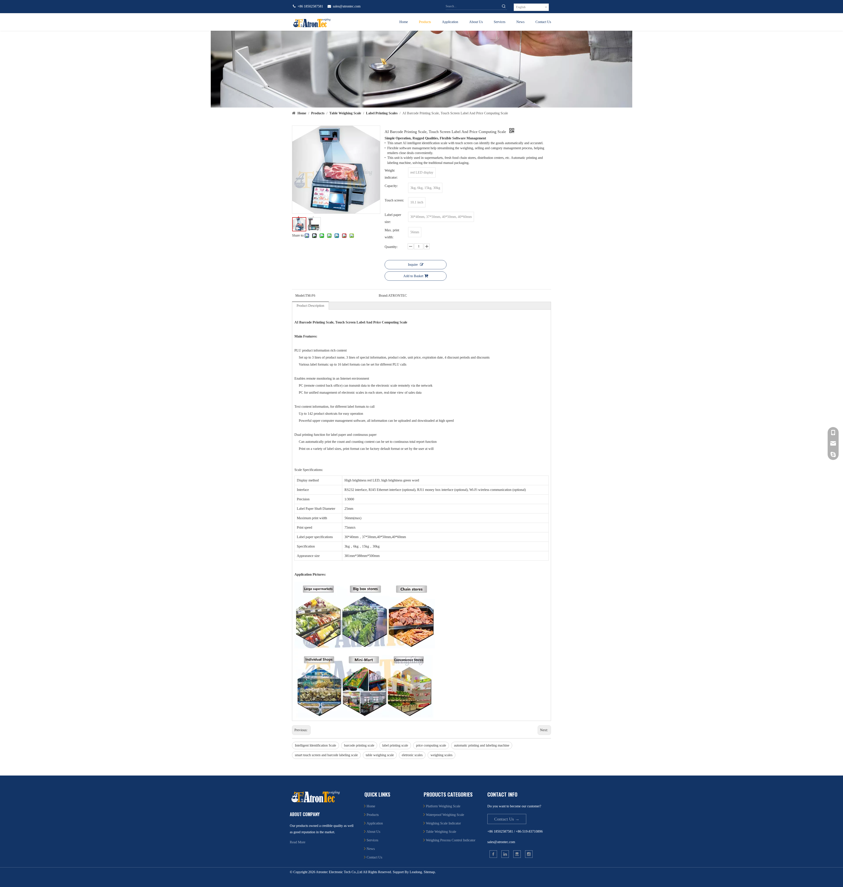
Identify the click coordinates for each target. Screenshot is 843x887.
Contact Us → (506, 819)
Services (372, 840)
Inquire (413, 264)
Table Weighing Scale (441, 831)
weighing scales (441, 755)
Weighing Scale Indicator (443, 823)
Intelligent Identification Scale (315, 745)
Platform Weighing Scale (443, 806)
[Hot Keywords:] (504, 6)
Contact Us (374, 857)
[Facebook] (493, 854)
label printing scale (395, 745)
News (371, 849)
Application (375, 823)
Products (373, 815)
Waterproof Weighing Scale (445, 815)
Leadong (416, 872)
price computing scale (431, 745)
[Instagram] (529, 854)
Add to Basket (413, 276)
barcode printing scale (359, 745)
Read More (297, 842)
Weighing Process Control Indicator (450, 840)
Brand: (383, 295)
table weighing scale (380, 755)
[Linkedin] (505, 854)
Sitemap (429, 872)
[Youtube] (517, 854)
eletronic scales (412, 755)
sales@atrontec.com (346, 6)
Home (371, 806)
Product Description (310, 305)
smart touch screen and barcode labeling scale (326, 755)
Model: (300, 295)
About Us (373, 831)
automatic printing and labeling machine (481, 745)
